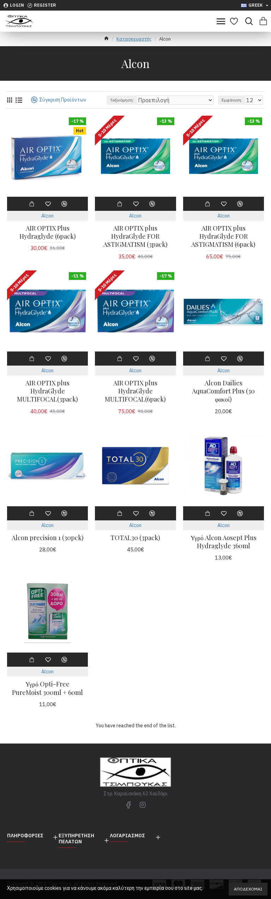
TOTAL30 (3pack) (135, 538)
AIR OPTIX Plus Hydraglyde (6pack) (47, 232)
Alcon (47, 216)
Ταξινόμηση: (122, 100)
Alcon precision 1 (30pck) (48, 538)
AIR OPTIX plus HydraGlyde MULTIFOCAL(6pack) (135, 391)
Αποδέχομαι (248, 889)
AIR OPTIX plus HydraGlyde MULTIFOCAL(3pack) (47, 391)
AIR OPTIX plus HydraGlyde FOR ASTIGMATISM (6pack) (223, 236)
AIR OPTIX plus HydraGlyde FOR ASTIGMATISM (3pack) (135, 236)
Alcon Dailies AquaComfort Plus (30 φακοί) (223, 391)
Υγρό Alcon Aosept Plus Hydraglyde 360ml (224, 542)
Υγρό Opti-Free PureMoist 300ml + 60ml (47, 688)
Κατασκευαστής (134, 39)
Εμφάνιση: (232, 100)
